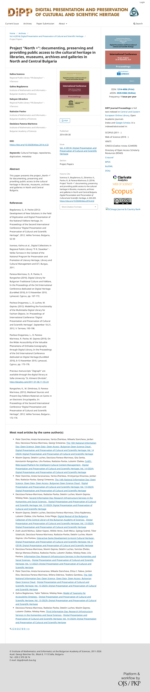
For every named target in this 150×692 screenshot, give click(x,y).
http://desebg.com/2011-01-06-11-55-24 (29, 381)
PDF (66, 120)
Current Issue (12, 23)
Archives (27, 23)
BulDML (109, 166)
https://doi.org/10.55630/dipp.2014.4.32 (29, 144)
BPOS (107, 161)
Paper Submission (45, 23)
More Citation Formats (72, 206)
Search (139, 23)
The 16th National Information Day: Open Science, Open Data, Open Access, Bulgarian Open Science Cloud (54, 578)
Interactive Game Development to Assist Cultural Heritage (65, 538)
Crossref (109, 157)
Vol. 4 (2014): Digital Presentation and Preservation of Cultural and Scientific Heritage (46, 36)
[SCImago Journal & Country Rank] (123, 209)
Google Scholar (123, 122)
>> (28, 628)
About (62, 23)
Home (12, 33)
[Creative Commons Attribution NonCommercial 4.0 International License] (123, 203)
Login (142, 2)
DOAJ (107, 170)
